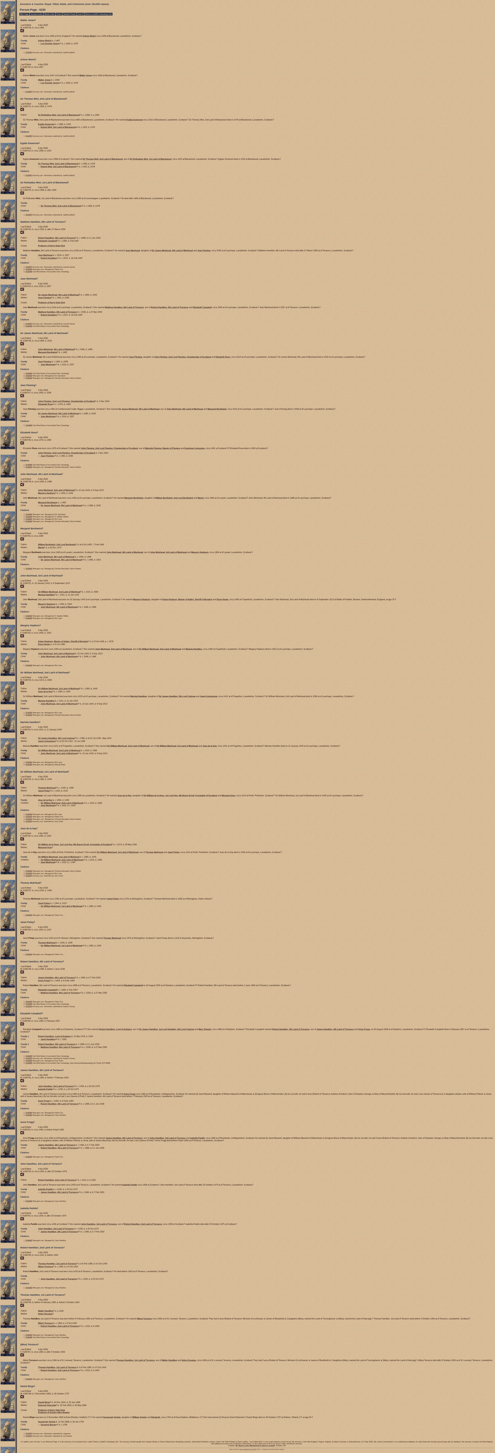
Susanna (48, 1425)
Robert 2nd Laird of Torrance (57, 1180)
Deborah (47, 1405)
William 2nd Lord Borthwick (174, 498)
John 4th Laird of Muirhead (56, 349)
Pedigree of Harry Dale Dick (51, 246)
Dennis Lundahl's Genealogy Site (98, 14)
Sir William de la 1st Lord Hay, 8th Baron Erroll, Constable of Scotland (180, 795)
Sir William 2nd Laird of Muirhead (59, 592)
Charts (59, 14)
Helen (45, 1314)
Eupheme (194, 448)
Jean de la (45, 691)
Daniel (44, 1402)
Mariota (46, 595)
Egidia (135, 120)
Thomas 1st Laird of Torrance (57, 1264)
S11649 (29, 272)
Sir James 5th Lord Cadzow (177, 696)
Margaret (47, 352)
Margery (46, 493)
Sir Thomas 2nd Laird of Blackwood (102, 159)
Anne (44, 980)
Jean (132, 250)
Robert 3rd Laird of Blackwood (58, 127)
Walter (85, 75)
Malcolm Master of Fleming (162, 448)
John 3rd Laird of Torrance (56, 1086)
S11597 (29, 52)
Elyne (222, 599)
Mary (205, 1029)
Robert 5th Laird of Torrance (56, 238)
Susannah (112, 1417)
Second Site (253, 1449)
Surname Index (36, 14)
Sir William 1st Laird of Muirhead (59, 689)
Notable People (70, 14)
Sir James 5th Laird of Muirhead (172, 250)
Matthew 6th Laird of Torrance (124, 307)
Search (80, 14)
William (139, 1417)
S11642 (29, 269)
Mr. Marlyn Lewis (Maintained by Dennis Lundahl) (255, 1446)
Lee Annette (50, 44)
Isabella (45, 1089)
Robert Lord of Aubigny (115, 1029)
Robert (49, 258)
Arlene (89, 36)
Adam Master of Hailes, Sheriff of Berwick (187, 599)
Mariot (201, 498)
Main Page (24, 14)
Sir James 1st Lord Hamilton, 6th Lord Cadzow (166, 1029)
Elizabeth (47, 241)
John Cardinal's (244, 1449)
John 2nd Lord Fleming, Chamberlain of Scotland (182, 357)
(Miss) (45, 1267)
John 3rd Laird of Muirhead (56, 490)
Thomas (47, 788)
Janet (208, 696)
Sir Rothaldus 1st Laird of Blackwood (59, 115)
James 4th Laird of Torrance (56, 978)
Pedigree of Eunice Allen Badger (54, 1412)
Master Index (49, 14)
